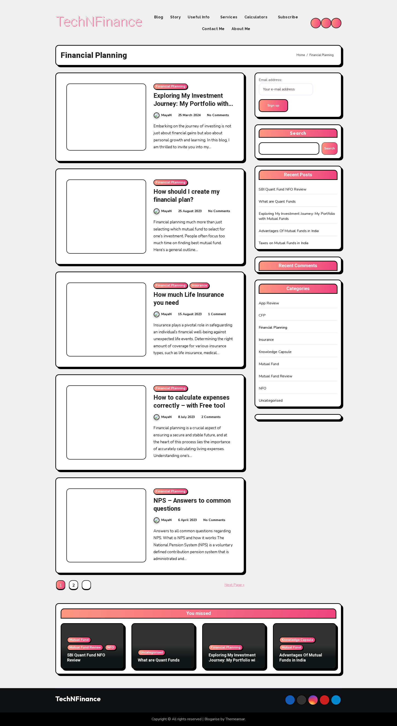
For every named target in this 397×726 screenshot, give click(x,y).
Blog (158, 17)
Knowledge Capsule (275, 351)
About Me (241, 29)
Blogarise (212, 719)
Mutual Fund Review (275, 376)
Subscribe (288, 17)
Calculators (256, 17)
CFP (262, 315)
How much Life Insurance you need (188, 298)
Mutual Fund (269, 364)
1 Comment (217, 314)
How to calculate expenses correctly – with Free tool (191, 401)
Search (298, 133)
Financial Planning (170, 86)
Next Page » (234, 584)
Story (175, 17)
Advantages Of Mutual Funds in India (289, 230)
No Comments (218, 115)
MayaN (166, 115)
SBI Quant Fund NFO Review (282, 189)
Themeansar (235, 719)
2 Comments (211, 417)
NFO (263, 388)
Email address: (270, 79)
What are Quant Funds (277, 201)
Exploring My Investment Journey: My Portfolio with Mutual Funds (190, 103)
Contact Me (213, 29)
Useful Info (199, 17)
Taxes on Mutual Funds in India (284, 243)
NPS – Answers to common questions (192, 504)
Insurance (199, 285)
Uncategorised (271, 400)
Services (229, 17)
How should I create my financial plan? (186, 195)
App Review (269, 303)
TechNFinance (98, 21)
